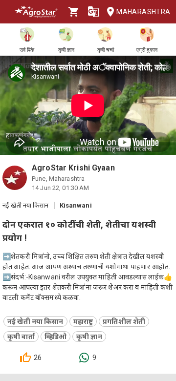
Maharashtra (142, 12)
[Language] (93, 11)
